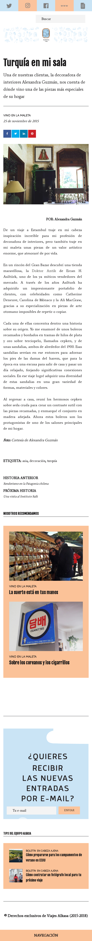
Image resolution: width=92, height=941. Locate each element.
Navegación (46, 935)
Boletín (31, 850)
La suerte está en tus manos (33, 592)
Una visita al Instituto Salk (20, 493)
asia (25, 461)
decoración (37, 461)
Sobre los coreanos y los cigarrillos (39, 662)
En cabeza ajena (47, 850)
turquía (52, 461)
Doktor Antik (44, 271)
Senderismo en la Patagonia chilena (25, 481)
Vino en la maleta (17, 115)
